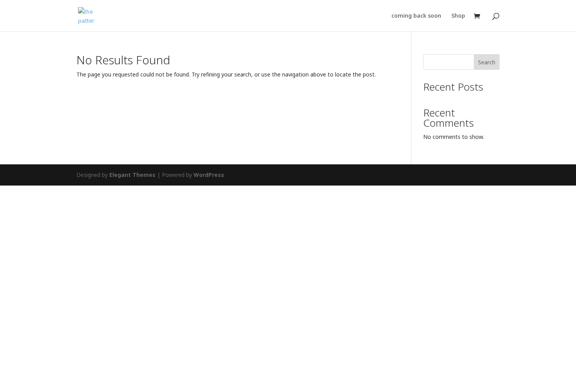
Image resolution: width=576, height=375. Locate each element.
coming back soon (416, 16)
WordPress (209, 174)
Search (486, 62)
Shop (458, 16)
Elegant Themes (132, 174)
